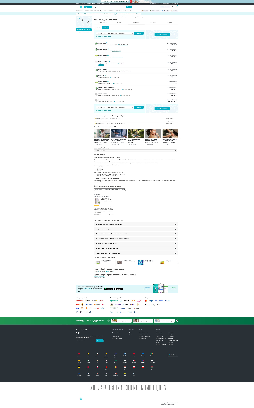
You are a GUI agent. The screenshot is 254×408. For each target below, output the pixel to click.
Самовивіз (105, 27)
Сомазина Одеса (127, 260)
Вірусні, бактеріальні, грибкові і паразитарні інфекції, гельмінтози (110, 189)
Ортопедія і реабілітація (161, 344)
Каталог (77, 3)
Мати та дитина (171, 332)
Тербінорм (134, 17)
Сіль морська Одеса (106, 260)
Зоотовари (170, 338)
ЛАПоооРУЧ (171, 336)
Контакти (83, 3)
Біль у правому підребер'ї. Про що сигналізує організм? (118, 139)
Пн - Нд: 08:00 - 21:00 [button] (118, 56)
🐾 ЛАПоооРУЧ (165, 10)
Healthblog (176, 3)
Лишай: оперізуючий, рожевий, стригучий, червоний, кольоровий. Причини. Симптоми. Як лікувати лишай (152, 139)
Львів (103, 271)
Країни (130, 334)
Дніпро (95, 271)
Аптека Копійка (108, 55)
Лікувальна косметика (109, 10)
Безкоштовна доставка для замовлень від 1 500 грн (129, 13)
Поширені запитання (100, 3)
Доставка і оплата (91, 3)
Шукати (129, 6)
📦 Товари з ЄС (145, 10)
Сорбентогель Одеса (149, 260)
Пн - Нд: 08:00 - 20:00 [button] (118, 83)
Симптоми (170, 344)
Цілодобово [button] (121, 63)
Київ (100, 271)
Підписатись (100, 340)
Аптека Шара (106, 43)
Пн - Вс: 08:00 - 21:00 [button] (116, 50)
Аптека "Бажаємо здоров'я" (114, 87)
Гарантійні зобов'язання (144, 332)
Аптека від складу (109, 61)
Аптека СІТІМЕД (108, 49)
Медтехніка (126, 10)
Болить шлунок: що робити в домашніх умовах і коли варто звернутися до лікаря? (101, 139)
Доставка (97, 27)
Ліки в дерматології (111, 17)
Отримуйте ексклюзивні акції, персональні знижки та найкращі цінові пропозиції (89, 336)
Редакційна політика (143, 334)
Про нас (108, 3)
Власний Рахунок (155, 3)
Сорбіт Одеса (169, 260)
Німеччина (101, 277)
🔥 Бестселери (174, 10)
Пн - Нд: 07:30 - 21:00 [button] (123, 44)
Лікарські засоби (79, 10)
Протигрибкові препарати (124, 17)
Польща (96, 277)
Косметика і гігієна (89, 10)
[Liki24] (79, 398)
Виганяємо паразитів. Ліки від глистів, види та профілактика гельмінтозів (170, 139)
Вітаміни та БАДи (98, 10)
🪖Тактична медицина (155, 10)
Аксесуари (170, 342)
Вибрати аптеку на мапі (84, 29)
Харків (111, 271)
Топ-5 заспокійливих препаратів (134, 139)
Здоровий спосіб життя (173, 340)
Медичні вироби (118, 10)
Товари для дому (171, 334)
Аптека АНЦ (106, 75)
